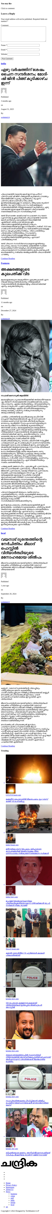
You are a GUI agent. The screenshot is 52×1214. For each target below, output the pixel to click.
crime (13, 1196)
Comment (4, 25)
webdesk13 (5, 602)
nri (7, 1207)
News (8, 1192)
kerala (13, 1202)
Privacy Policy (11, 1185)
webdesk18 (5, 319)
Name (4, 45)
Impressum (10, 1187)
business (14, 1194)
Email (4, 50)
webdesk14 (5, 117)
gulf (12, 1198)
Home (8, 1183)
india (12, 1200)
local (12, 1205)
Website (4, 54)
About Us (9, 1189)
